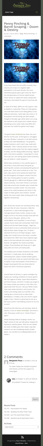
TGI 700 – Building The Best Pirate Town (18, 412)
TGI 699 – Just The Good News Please (17, 415)
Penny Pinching (29, 34)
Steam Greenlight (23, 311)
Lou (7, 34)
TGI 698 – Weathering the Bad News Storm (19, 418)
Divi (26, 443)
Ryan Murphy (21, 441)
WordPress (19, 443)
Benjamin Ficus (15, 360)
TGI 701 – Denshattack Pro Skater (15, 409)
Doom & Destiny (17, 134)
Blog (21, 34)
